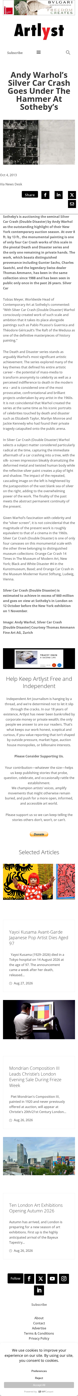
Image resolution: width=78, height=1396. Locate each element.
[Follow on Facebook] (29, 1279)
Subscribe (15, 53)
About (39, 1318)
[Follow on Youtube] (52, 1279)
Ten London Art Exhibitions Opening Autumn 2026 (36, 1208)
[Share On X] (72, 195)
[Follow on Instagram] (64, 1279)
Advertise (39, 1328)
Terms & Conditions (39, 1333)
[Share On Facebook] (45, 195)
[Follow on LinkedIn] (39, 1290)
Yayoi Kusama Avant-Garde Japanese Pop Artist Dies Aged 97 (38, 937)
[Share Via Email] (72, 204)
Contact (39, 1323)
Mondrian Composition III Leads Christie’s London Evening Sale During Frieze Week (35, 1076)
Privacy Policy (39, 1338)
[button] (68, 52)
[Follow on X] (41, 1279)
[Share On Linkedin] (59, 195)
